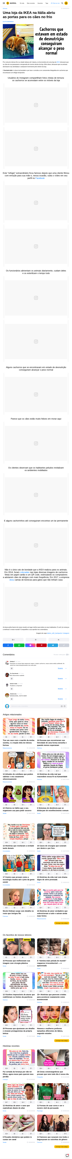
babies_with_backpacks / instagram (58, 633)
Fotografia (40, 1077)
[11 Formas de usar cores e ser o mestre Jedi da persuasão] (53, 1092)
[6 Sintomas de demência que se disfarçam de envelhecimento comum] (53, 794)
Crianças (5, 1079)
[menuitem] (22, 3)
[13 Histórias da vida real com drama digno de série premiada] (53, 863)
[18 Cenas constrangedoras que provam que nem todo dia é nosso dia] (53, 1058)
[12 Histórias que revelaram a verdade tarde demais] (19, 832)
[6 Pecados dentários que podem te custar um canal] (19, 1123)
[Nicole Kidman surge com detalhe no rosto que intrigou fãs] (19, 897)
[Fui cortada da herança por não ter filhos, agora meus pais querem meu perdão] (19, 1058)
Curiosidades (6, 851)
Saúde (4, 813)
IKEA (58, 62)
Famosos (5, 916)
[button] (13, 639)
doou (11, 580)
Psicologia (40, 1111)
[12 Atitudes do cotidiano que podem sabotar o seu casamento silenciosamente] (19, 760)
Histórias (39, 748)
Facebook (40, 178)
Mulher (39, 1036)
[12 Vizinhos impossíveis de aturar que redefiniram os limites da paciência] (19, 981)
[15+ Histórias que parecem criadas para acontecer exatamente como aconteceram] (53, 981)
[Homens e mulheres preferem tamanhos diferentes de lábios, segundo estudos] (53, 1015)
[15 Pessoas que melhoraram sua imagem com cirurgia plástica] (19, 947)
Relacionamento (7, 748)
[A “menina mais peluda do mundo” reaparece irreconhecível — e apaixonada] (53, 947)
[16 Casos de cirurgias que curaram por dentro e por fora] (53, 832)
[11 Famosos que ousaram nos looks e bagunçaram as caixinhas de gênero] (53, 1123)
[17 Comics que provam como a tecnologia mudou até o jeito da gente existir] (19, 863)
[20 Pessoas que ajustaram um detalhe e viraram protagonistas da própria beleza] (19, 1015)
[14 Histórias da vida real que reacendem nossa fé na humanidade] (53, 760)
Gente (38, 851)
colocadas (25, 572)
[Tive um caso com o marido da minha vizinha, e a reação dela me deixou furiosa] (19, 727)
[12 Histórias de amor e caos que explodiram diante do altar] (19, 1092)
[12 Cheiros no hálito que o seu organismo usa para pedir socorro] (19, 794)
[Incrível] (11, 3)
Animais (5, 8)
